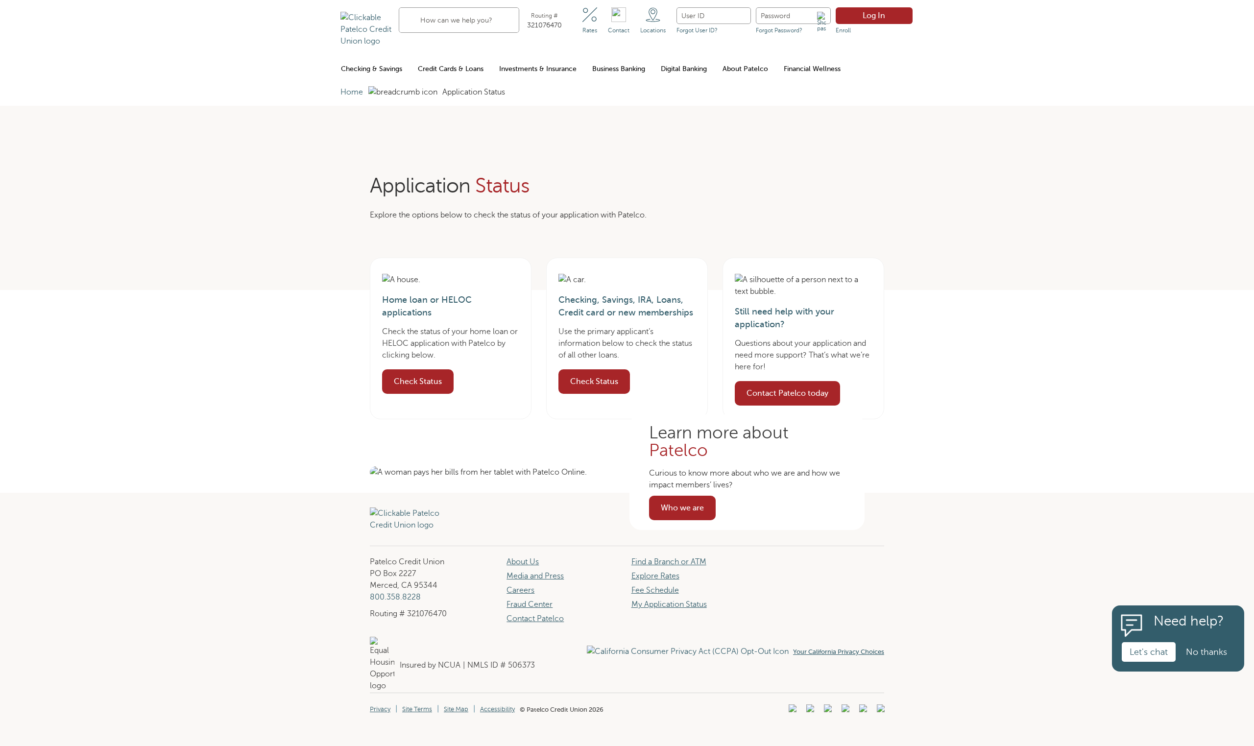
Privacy (380, 709)
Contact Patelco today (787, 393)
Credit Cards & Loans (450, 68)
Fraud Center (529, 604)
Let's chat (1149, 652)
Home (351, 92)
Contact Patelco (535, 618)
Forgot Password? (779, 30)
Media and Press (535, 576)
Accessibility (497, 709)
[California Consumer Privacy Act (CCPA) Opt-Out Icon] (690, 651)
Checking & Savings (371, 68)
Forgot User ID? (697, 30)
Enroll (843, 30)
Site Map (456, 709)
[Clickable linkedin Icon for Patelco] (791, 711)
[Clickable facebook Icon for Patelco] (826, 711)
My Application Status (669, 604)
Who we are (688, 511)
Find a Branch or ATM (668, 561)
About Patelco (745, 68)
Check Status (418, 381)
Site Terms (417, 709)
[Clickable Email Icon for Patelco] (879, 711)
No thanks (1206, 652)
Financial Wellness (812, 68)
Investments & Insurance (538, 68)
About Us (522, 561)
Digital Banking (684, 68)
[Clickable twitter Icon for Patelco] (862, 711)
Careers (520, 590)
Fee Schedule (655, 590)
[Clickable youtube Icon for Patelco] (809, 711)
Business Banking (618, 68)
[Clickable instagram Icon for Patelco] (844, 711)
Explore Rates (655, 576)
